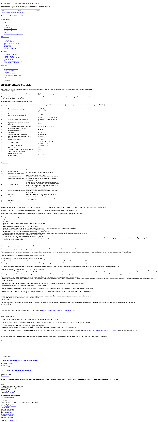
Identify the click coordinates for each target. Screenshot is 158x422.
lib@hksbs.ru (9, 388)
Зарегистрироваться (17, 12)
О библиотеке (5, 37)
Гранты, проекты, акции (12, 57)
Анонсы (7, 25)
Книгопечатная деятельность (13, 61)
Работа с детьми (9, 59)
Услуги (6, 72)
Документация (9, 41)
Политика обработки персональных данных (8, 414)
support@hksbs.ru (10, 397)
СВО (5, 77)
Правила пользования (11, 69)
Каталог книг (8, 30)
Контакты (7, 32)
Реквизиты (7, 45)
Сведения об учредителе (12, 43)
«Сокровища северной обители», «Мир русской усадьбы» (20, 360)
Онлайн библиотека (10, 29)
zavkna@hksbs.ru (10, 406)
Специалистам (9, 56)
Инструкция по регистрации (13, 75)
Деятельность (5, 51)
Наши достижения (10, 48)
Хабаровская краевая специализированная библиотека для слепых (21, 3)
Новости (7, 27)
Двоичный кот (13, 420)
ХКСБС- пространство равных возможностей (16, 370)
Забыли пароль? (6, 12)
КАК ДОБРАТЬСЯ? (7, 407)
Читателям (4, 66)
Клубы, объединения (10, 54)
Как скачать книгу (10, 70)
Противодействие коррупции (13, 34)
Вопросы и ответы (10, 74)
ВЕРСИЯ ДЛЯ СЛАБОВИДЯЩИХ (12, 15)
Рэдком (10, 412)
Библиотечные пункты (11, 62)
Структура (7, 40)
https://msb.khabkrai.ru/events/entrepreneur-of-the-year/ (58, 310)
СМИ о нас (7, 46)
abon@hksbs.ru (9, 392)
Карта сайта (17, 388)
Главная (3, 22)
